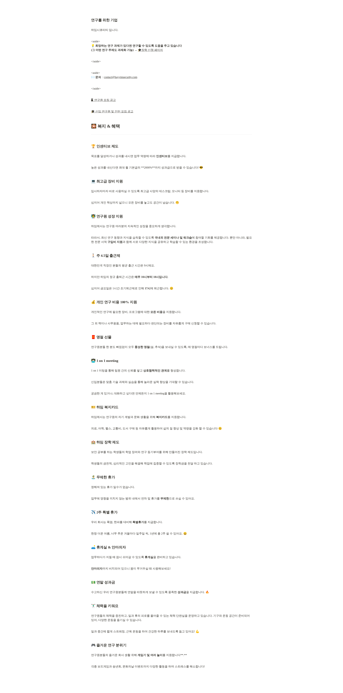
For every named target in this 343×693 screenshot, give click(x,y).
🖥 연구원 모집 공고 (103, 100)
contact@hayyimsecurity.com (120, 77)
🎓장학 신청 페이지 (150, 49)
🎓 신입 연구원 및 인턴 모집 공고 (112, 111)
